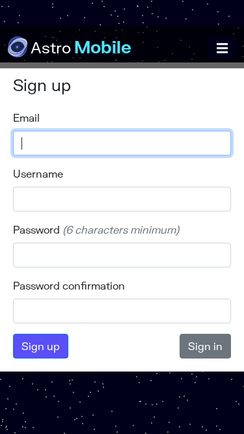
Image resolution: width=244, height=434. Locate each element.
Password (36, 229)
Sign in (205, 346)
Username (38, 173)
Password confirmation (69, 285)
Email (26, 117)
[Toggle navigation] (222, 47)
